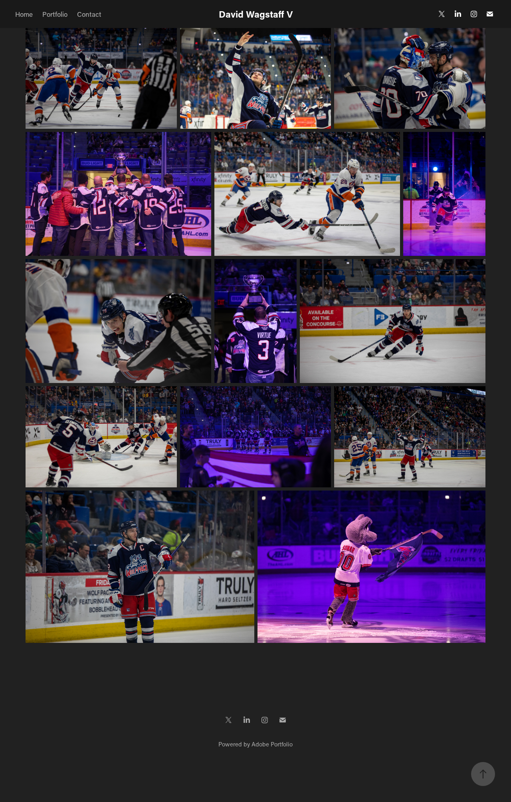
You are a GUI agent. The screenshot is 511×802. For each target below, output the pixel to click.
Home (24, 14)
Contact (89, 14)
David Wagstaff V (256, 14)
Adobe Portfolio (272, 744)
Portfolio (54, 14)
